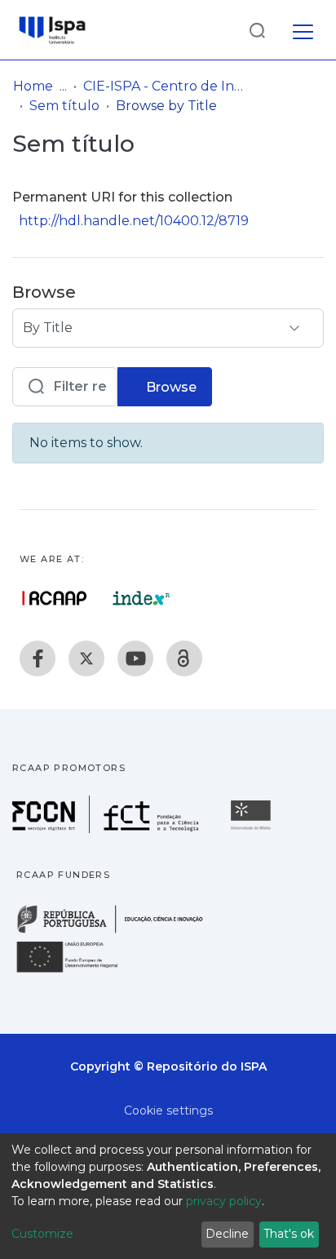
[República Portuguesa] (118, 931)
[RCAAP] (184, 658)
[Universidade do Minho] (253, 828)
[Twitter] (86, 658)
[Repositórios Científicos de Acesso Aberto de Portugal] (55, 598)
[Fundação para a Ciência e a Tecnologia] (107, 828)
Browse (170, 387)
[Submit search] (257, 29)
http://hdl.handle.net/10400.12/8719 (134, 220)
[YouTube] (135, 658)
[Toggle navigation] (303, 29)
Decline (227, 1233)
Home (33, 86)
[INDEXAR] (141, 598)
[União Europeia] (76, 971)
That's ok (288, 1233)
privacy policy (224, 1201)
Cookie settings (168, 1110)
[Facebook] (37, 658)
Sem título (64, 105)
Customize (42, 1233)
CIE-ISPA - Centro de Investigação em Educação (164, 86)
